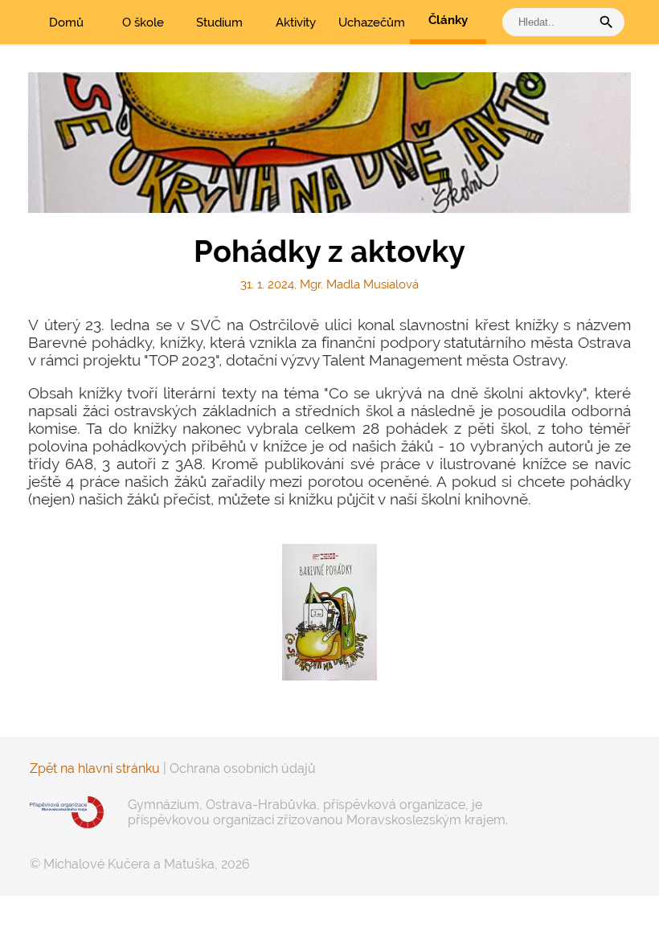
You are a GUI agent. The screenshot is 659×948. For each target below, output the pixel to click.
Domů (66, 22)
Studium (219, 22)
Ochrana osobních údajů (243, 768)
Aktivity (296, 22)
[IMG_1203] (329, 612)
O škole (143, 22)
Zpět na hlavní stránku (95, 768)
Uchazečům (371, 22)
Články (448, 20)
